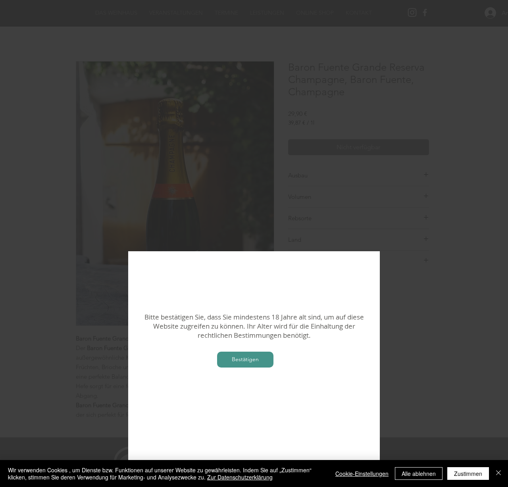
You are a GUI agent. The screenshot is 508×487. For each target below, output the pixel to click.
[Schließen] (498, 473)
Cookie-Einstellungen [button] (362, 473)
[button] (245, 360)
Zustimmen (468, 473)
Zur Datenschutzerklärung (240, 477)
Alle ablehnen (419, 473)
